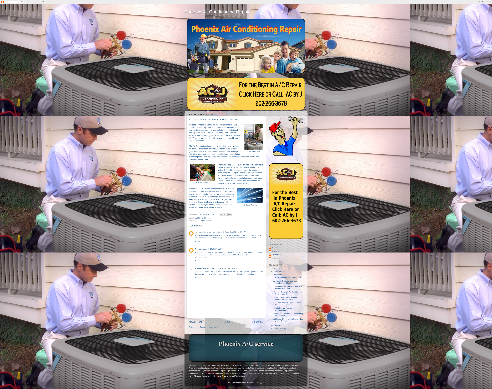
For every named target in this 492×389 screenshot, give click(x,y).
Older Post (257, 322)
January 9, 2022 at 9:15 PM (226, 268)
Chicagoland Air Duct (204, 268)
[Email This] (221, 214)
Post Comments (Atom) (209, 327)
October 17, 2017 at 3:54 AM (235, 232)
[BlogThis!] (224, 214)
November (278, 275)
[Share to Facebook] (228, 214)
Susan (198, 249)
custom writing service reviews (208, 232)
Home (226, 322)
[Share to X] (226, 214)
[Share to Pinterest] (231, 214)
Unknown (275, 251)
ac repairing (249, 274)
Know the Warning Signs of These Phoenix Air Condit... (287, 304)
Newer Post (195, 322)
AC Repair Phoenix (203, 218)
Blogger (260, 382)
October (277, 325)
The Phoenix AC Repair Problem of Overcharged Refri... (287, 287)
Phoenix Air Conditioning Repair (217, 11)
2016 (274, 268)
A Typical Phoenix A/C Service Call (287, 278)
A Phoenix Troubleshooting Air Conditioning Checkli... (285, 282)
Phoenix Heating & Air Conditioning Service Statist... (287, 293)
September (278, 329)
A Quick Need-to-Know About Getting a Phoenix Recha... (285, 298)
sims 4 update (201, 257)
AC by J (275, 248)
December (278, 271)
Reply (197, 241)
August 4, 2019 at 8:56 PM (212, 249)
